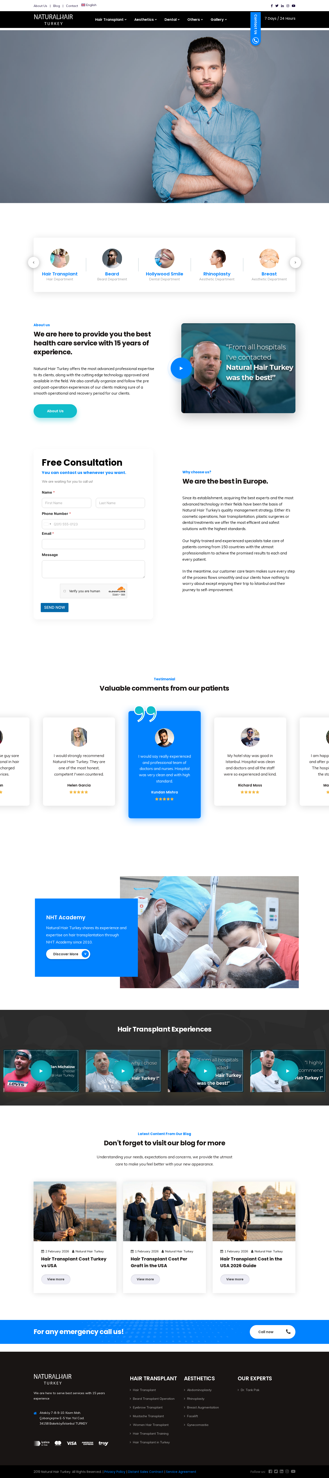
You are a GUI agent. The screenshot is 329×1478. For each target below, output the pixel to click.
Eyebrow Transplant (147, 1407)
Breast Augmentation (203, 1407)
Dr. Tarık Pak (250, 1390)
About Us (40, 6)
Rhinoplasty (195, 1399)
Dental (170, 19)
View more (55, 1279)
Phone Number (56, 514)
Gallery (217, 19)
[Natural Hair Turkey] (48, 17)
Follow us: (258, 1472)
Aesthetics (144, 19)
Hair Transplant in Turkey (151, 1442)
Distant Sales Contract (145, 1472)
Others (193, 19)
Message (50, 555)
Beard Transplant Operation (154, 1399)
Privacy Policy (114, 1472)
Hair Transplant (109, 19)
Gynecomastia (197, 1425)
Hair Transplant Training (151, 1433)
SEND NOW (54, 607)
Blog (56, 6)
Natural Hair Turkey (90, 1251)
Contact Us (255, 24)
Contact (72, 6)
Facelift (192, 1416)
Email (48, 533)
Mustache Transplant (148, 1416)
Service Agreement (180, 1472)
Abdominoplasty (199, 1390)
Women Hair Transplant (151, 1425)
